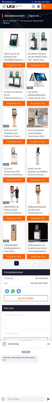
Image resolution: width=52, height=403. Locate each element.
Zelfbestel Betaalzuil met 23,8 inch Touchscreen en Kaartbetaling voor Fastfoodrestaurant (37, 213)
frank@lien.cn (10, 2)
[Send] (48, 399)
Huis (4, 21)
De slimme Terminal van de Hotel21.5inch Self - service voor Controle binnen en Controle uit (37, 60)
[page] (29, 263)
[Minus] (48, 343)
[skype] (7, 291)
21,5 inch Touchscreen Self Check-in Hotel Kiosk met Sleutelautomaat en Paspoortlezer (13, 175)
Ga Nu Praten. (26, 298)
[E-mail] (18, 291)
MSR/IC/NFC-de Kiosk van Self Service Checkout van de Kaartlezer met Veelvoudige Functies (14, 213)
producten (13, 21)
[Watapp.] (13, 291)
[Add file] (3, 399)
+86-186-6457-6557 (41, 2)
